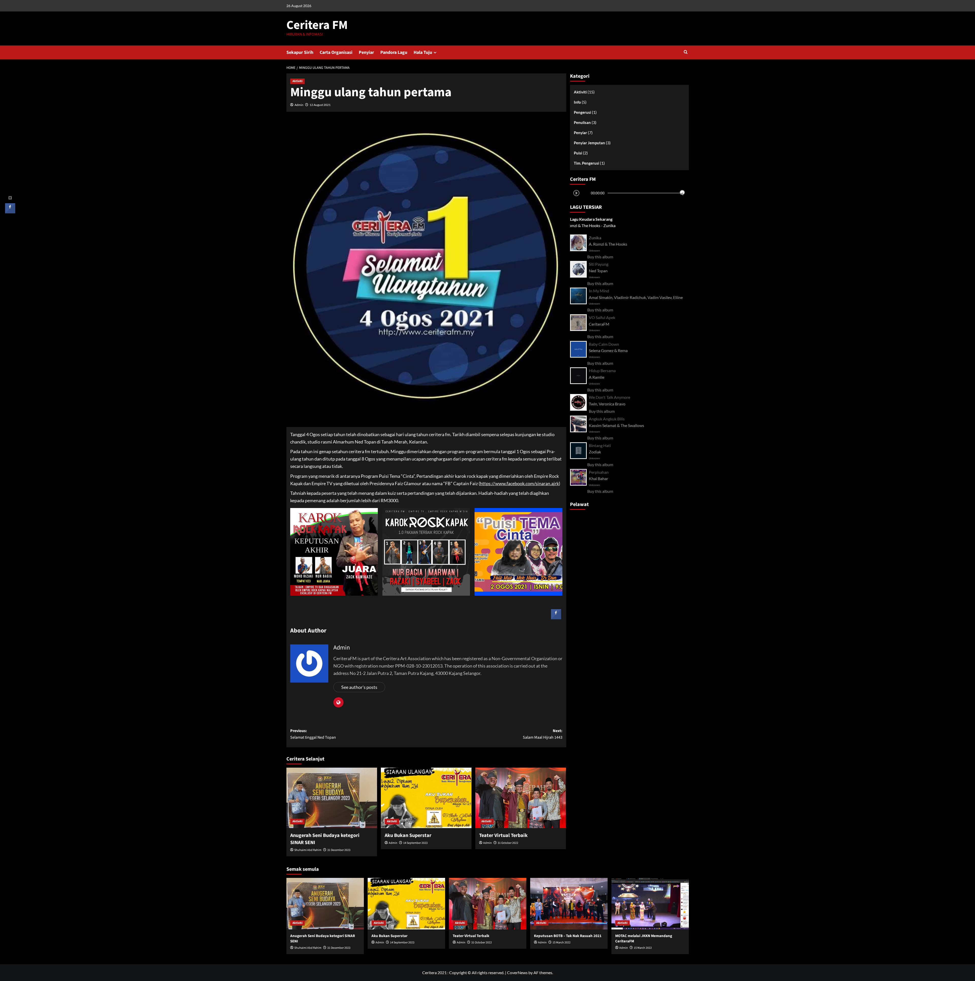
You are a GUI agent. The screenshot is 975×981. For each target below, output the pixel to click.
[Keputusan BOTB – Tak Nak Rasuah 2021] (569, 903)
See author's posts (359, 687)
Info (577, 102)
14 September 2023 (415, 843)
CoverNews (517, 972)
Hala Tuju (423, 52)
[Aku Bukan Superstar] (426, 798)
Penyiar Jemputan (589, 142)
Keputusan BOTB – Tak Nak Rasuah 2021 (568, 936)
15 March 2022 (561, 942)
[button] (685, 52)
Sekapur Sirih (299, 52)
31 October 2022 (508, 843)
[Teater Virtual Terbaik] (520, 798)
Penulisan (582, 122)
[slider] (682, 192)
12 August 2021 (320, 105)
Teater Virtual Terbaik (503, 835)
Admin (299, 105)
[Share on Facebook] (556, 617)
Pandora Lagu (393, 52)
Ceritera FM (317, 25)
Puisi (578, 153)
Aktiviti (297, 81)
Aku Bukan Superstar (408, 835)
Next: (542, 734)
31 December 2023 (338, 850)
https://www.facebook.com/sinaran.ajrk (519, 483)
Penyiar (366, 52)
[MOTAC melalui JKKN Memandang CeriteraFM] (650, 903)
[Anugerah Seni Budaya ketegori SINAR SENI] (331, 798)
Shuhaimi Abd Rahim (307, 850)
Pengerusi (582, 112)
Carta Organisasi (336, 52)
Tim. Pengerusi (586, 163)
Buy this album (600, 256)
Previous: (313, 734)
